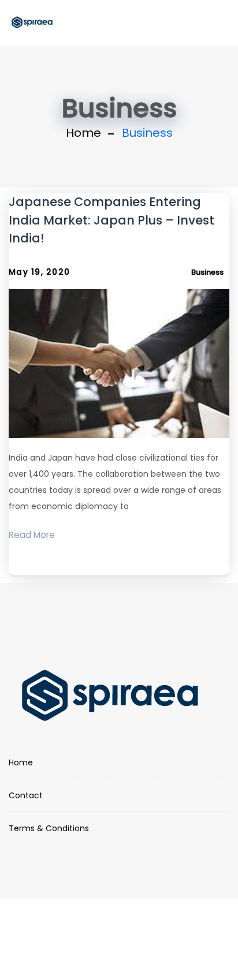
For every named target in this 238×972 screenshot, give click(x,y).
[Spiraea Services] (32, 23)
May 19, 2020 (39, 272)
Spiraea (130, 927)
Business (207, 272)
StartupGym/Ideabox (119, 943)
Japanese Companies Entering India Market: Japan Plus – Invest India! (111, 219)
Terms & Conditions (49, 828)
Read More (32, 535)
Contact (26, 795)
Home (83, 133)
